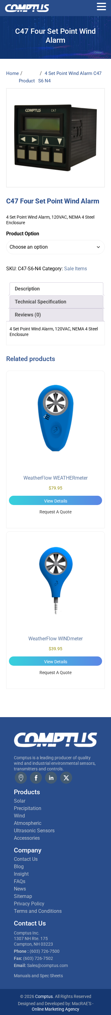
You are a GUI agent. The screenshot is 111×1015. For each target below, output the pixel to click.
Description (27, 289)
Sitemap (23, 896)
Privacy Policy (29, 904)
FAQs (19, 881)
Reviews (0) (28, 315)
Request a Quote (55, 511)
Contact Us (26, 859)
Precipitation (27, 808)
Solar (19, 801)
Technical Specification (40, 302)
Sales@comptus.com (47, 965)
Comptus (43, 996)
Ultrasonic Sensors (34, 831)
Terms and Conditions (38, 911)
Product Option (22, 234)
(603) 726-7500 (45, 951)
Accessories (27, 838)
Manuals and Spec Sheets (38, 975)
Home (12, 73)
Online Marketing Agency (55, 1009)
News (20, 889)
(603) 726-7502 (38, 958)
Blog (19, 866)
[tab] (56, 288)
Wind (19, 816)
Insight (21, 874)
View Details (55, 501)
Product (27, 81)
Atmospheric (27, 823)
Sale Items (75, 269)
